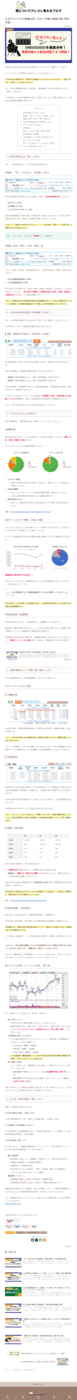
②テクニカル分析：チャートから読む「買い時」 (39, 143)
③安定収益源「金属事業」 (32, 134)
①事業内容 (26, 128)
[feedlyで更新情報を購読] (40, 1240)
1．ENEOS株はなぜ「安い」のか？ (33, 113)
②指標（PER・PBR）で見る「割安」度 (36, 119)
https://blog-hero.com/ (13, 1204)
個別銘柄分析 (10, 1232)
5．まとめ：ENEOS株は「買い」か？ (34, 146)
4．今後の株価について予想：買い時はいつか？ (37, 137)
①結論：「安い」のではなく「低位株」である (38, 116)
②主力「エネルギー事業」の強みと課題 (36, 131)
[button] (71, 699)
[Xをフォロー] (36, 1240)
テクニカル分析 (21, 1232)
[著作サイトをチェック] (32, 1240)
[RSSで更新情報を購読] (44, 1240)
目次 (35, 108)
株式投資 (44, 1232)
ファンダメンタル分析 (33, 1232)
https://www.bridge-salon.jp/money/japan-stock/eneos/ (30, 512)
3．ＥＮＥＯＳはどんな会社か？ (32, 125)
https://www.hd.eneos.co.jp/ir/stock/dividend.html (28, 901)
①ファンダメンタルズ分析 (32, 140)
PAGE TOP (39, 1384)
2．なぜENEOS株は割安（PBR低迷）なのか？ (37, 122)
